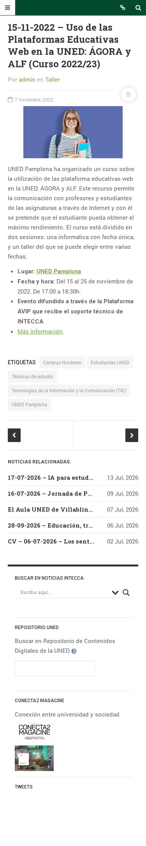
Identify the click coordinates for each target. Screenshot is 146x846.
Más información (40, 331)
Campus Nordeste (62, 362)
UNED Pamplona (59, 271)
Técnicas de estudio (32, 376)
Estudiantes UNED (110, 362)
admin (27, 79)
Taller (52, 79)
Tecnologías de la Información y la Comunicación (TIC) (69, 390)
